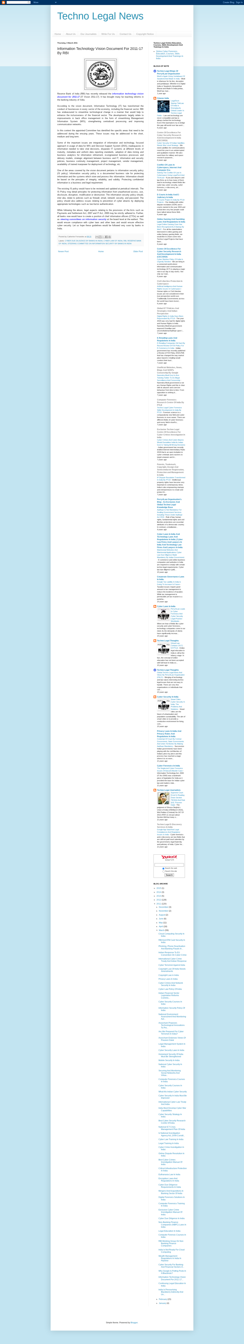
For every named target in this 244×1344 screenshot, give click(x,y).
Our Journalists (88, 34)
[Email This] (97, 237)
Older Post (138, 251)
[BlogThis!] (100, 237)
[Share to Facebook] (106, 237)
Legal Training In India (169, 1143)
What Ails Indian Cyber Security (173, 1092)
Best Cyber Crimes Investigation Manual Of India (170, 1162)
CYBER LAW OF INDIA (113, 241)
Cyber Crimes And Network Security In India (171, 984)
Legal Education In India (169, 1231)
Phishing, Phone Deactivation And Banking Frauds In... (172, 947)
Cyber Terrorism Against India (172, 965)
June (161, 919)
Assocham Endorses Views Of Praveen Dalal (172, 1039)
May (161, 923)
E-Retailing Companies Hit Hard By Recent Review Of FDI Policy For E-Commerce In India (171, 345)
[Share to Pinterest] (109, 237)
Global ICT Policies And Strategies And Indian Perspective (168, 311)
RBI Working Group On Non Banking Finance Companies (171, 1243)
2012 (159, 900)
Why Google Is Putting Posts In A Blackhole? (172, 1272)
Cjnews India (163, 98)
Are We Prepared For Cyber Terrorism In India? (171, 1032)
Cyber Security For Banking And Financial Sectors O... (171, 1265)
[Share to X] (103, 237)
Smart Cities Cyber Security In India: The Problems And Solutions (178, 704)
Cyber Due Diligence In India (172, 1218)
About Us (71, 34)
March (162, 930)
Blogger (134, 1322)
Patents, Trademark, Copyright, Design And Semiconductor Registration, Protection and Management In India (170, 469)
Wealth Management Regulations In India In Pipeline (170, 1258)
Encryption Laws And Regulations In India (169, 1179)
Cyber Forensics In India (168, 766)
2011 (159, 904)
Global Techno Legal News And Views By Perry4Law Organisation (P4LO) (171, 675)
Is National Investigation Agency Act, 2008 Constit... (172, 1134)
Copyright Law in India (169, 975)
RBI (124, 241)
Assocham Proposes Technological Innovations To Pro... (172, 1025)
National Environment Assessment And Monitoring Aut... (172, 1016)
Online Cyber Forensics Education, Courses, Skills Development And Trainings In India (169, 55)
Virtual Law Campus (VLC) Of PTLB (177, 645)
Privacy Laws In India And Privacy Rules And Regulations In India (169, 734)
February (163, 1299)
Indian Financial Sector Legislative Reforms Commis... (169, 995)
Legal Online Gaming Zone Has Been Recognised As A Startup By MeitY (170, 226)
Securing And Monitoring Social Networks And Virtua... (170, 1073)
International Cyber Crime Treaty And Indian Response (173, 960)
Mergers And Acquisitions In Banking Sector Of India (171, 1192)
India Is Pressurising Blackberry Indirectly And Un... (171, 1292)
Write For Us (108, 34)
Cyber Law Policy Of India (170, 989)
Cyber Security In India (167, 697)
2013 (159, 896)
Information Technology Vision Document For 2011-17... (172, 1278)
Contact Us (125, 34)
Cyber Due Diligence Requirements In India (170, 1186)
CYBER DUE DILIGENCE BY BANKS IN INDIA (84, 241)
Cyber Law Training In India (171, 1139)
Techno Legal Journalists (169, 790)
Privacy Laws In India (168, 979)
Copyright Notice (145, 34)
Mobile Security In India (169, 1060)
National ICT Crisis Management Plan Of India (172, 1128)
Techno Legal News (100, 16)
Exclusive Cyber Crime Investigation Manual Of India (170, 1212)
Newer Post (63, 251)
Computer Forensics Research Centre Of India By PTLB (170, 402)
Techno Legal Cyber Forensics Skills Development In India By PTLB (169, 410)
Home (58, 34)
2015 (159, 888)
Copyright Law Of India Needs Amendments (172, 970)
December (164, 907)
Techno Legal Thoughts (168, 641)
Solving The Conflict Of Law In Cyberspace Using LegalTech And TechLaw (170, 175)
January (163, 1303)
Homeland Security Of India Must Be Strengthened (171, 1055)
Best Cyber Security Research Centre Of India (172, 1122)
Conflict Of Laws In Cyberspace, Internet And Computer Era (169, 167)
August (162, 915)
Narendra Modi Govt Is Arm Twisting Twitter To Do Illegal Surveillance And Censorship (169, 377)
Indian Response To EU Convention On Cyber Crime (173, 953)
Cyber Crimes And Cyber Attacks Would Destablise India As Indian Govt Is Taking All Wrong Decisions (171, 442)
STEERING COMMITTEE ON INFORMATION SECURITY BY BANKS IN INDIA (99, 244)
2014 (159, 892)
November (164, 911)
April (161, 926)
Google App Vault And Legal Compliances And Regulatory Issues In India (168, 832)
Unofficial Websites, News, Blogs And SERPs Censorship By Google (169, 370)
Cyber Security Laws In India (171, 1050)
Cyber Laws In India (166, 606)
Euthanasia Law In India (169, 1174)
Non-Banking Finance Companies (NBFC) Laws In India (172, 1224)
